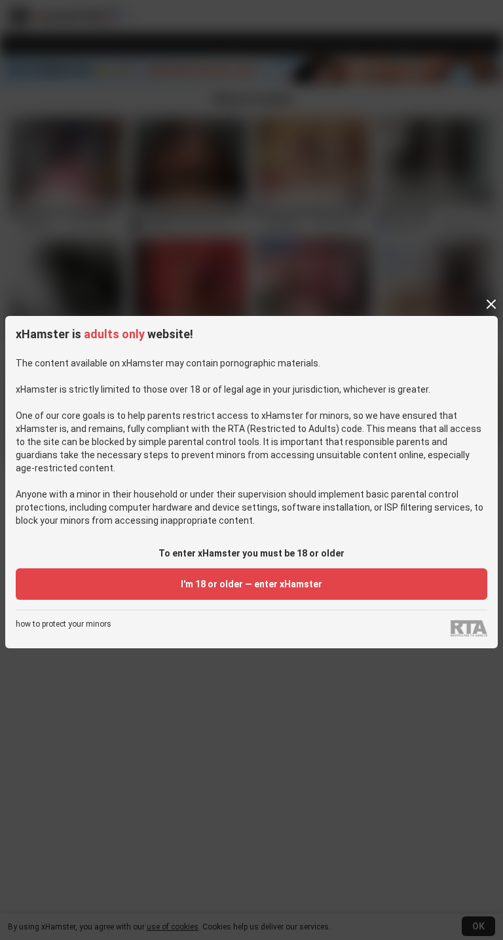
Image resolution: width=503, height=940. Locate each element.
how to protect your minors (63, 624)
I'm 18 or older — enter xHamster (251, 584)
